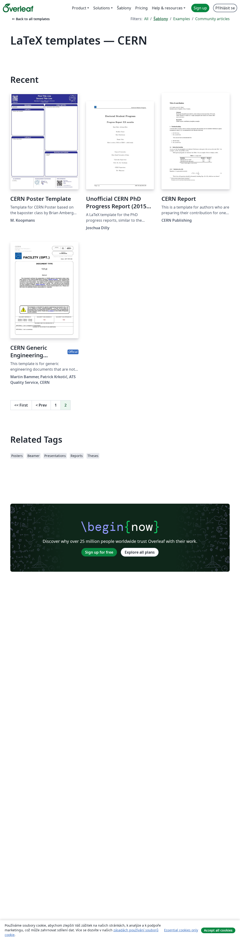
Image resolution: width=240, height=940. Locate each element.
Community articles (212, 18)
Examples (181, 18)
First (21, 405)
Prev (41, 405)
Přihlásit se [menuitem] (225, 8)
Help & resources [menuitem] (167, 8)
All (146, 18)
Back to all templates (30, 19)
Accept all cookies (218, 930)
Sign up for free (99, 552)
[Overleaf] (18, 8)
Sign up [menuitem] (200, 8)
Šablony (161, 18)
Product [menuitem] (79, 8)
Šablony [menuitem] (124, 8)
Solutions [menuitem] (101, 8)
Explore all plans (140, 552)
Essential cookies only (181, 930)
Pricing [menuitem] (141, 8)
